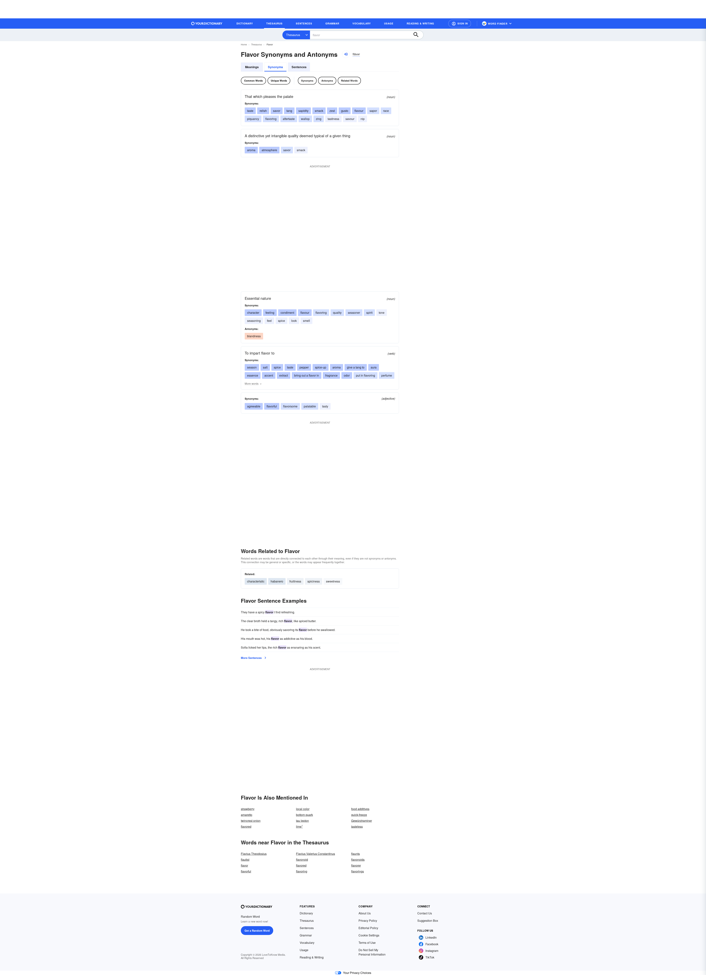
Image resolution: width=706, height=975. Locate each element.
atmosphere (269, 150)
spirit (369, 312)
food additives (360, 809)
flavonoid (302, 859)
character (253, 312)
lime (299, 826)
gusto (344, 111)
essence (252, 375)
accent (268, 375)
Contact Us (424, 913)
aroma (251, 150)
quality (337, 312)
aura (374, 367)
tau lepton (302, 821)
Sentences (299, 67)
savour (349, 119)
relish (263, 111)
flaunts (355, 854)
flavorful (272, 406)
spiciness (313, 581)
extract (283, 375)
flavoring (271, 119)
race (386, 111)
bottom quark (304, 815)
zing (318, 119)
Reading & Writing (312, 957)
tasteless (357, 826)
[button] (459, 23)
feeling (269, 312)
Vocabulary (307, 942)
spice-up (320, 367)
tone (381, 312)
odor (347, 375)
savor (276, 111)
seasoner (354, 312)
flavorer (356, 865)
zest (332, 111)
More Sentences (251, 658)
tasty (325, 406)
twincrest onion (251, 821)
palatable (310, 406)
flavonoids (358, 859)
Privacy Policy (368, 920)
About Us (365, 913)
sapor (373, 111)
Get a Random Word (257, 930)
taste (250, 111)
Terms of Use (367, 942)
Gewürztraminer (361, 821)
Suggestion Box (427, 920)
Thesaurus (293, 35)
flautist (245, 859)
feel (269, 321)
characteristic (255, 581)
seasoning (254, 321)
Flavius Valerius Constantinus (315, 854)
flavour (358, 111)
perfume (386, 375)
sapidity (303, 111)
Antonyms (327, 80)
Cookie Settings (369, 935)
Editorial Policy (368, 928)
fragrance (331, 375)
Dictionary (306, 913)
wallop (305, 119)
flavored (246, 826)
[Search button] (417, 35)
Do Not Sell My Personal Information (372, 952)
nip (363, 119)
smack (319, 111)
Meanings (252, 67)
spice (281, 321)
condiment (287, 312)
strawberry (247, 809)
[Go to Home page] (206, 23)
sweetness (333, 581)
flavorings (357, 871)
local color (302, 809)
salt (265, 367)
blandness (254, 336)
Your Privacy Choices (357, 973)
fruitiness (295, 581)
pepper (304, 367)
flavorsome (290, 406)
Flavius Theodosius (254, 854)
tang (289, 111)
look (294, 321)
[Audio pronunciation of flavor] (346, 54)
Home (244, 44)
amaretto (246, 815)
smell (306, 321)
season (252, 367)
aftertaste (289, 119)
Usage (304, 950)
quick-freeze (359, 815)
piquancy (253, 119)
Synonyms (275, 67)
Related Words (349, 80)
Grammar (306, 935)
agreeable (253, 406)
